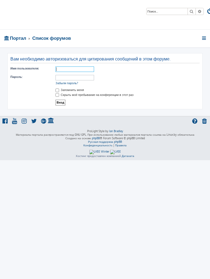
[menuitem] (205, 121)
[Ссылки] (204, 38)
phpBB (96, 138)
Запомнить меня (72, 90)
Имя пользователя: (24, 68)
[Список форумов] (39, 15)
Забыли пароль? (67, 83)
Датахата (128, 155)
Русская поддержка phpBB (105, 141)
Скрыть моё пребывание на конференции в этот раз (96, 95)
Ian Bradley (116, 131)
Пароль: (16, 77)
